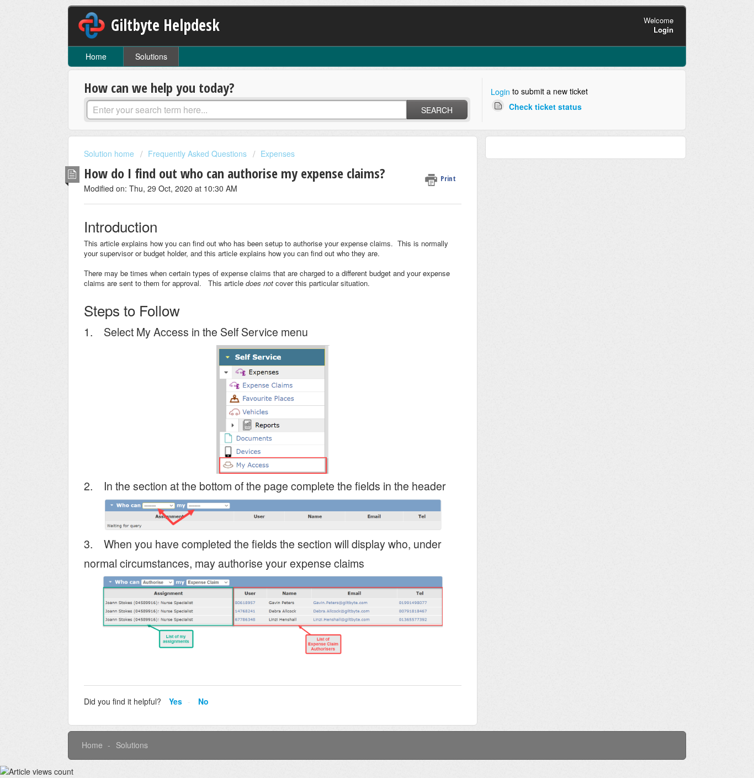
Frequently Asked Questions (197, 153)
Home (96, 56)
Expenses (278, 153)
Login (500, 91)
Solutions (151, 56)
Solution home (110, 153)
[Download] (356, 247)
